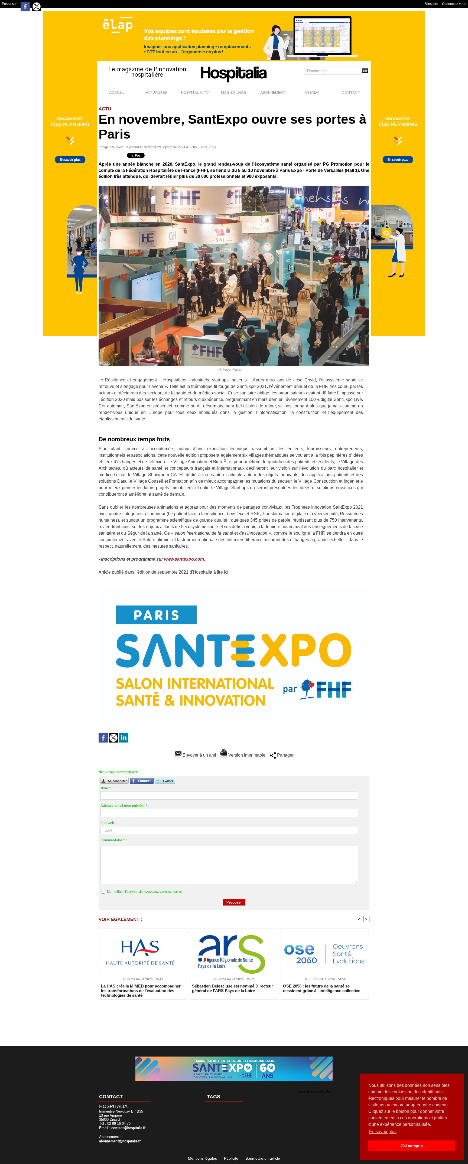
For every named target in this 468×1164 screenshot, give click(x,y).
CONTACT (351, 92)
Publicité (231, 1158)
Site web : (108, 823)
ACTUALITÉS (156, 92)
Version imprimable (246, 755)
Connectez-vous (454, 4)
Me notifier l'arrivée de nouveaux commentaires (145, 891)
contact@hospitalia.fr (128, 1128)
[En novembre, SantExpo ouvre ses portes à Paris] (234, 589)
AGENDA (311, 92)
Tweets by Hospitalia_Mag (314, 1091)
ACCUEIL (116, 92)
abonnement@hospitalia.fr (120, 1141)
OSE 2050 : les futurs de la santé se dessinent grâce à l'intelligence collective (321, 988)
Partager (285, 755)
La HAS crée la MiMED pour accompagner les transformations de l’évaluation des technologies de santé (141, 990)
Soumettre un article (262, 1158)
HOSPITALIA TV (195, 92)
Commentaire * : (113, 840)
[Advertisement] (234, 1019)
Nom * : (106, 788)
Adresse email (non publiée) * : (124, 805)
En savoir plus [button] (382, 1131)
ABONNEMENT (272, 92)
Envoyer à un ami (198, 755)
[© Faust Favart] (234, 187)
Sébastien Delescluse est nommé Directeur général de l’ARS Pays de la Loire (232, 988)
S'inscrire (431, 4)
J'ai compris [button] (412, 1145)
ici (226, 572)
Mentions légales (203, 1158)
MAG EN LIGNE (233, 92)
